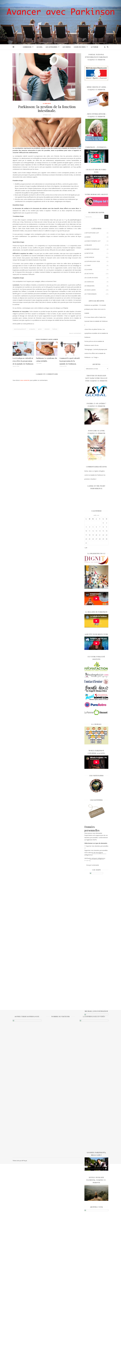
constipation (32, 329)
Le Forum (94, 47)
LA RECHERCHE (89, 257)
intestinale (47, 329)
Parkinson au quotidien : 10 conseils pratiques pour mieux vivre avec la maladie (95, 309)
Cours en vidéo (80, 47)
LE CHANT (87, 265)
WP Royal (24, 1160)
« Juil (85, 547)
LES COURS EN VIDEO (91, 277)
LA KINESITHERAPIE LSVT (92, 241)
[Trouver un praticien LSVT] (96, 391)
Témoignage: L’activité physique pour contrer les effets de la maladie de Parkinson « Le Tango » (95, 353)
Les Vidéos (67, 47)
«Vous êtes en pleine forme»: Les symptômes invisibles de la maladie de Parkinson (96, 333)
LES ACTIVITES (89, 273)
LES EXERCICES (89, 282)
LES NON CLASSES (90, 290)
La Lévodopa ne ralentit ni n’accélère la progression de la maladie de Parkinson (23, 361)
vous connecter (25, 380)
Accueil (40, 47)
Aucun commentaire (75, 333)
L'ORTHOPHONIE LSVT (91, 233)
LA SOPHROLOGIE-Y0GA (92, 261)
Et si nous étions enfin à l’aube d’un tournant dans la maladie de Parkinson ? (96, 321)
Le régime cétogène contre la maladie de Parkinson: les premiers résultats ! (94, 475)
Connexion (27, 47)
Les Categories (51, 47)
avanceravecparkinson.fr (20, 329)
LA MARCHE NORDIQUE (91, 249)
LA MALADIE (47, 103)
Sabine (86, 471)
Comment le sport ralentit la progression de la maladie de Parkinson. (70, 361)
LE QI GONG (88, 269)
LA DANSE (87, 237)
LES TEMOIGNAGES (90, 294)
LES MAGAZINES (89, 286)
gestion (40, 329)
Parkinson (54, 329)
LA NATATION (88, 253)
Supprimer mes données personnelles (96, 850)
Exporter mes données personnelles (97, 846)
